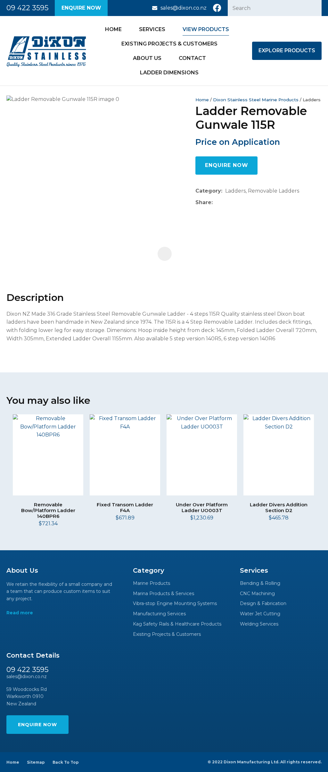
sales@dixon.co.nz (183, 8)
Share (203, 202)
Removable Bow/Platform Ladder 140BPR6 (48, 510)
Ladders (312, 99)
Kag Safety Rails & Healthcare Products (177, 624)
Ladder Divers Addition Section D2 (279, 507)
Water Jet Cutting (260, 614)
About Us (147, 58)
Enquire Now (81, 8)
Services (152, 29)
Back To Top (66, 762)
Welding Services (259, 624)
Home (113, 29)
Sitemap (36, 762)
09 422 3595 (27, 8)
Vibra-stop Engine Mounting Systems (175, 603)
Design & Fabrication (263, 603)
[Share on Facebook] (217, 202)
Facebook (217, 8)
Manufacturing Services (159, 614)
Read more (19, 613)
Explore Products (286, 50)
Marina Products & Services (163, 593)
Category (208, 191)
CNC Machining (257, 593)
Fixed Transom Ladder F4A (125, 507)
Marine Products (151, 583)
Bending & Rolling (260, 583)
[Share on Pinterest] (245, 202)
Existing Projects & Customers (169, 44)
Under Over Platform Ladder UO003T (202, 507)
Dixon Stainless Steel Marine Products (256, 99)
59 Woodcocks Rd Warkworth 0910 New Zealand (26, 696)
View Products (206, 29)
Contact (192, 58)
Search (314, 8)
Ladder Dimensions (169, 73)
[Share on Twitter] (225, 202)
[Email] (235, 202)
